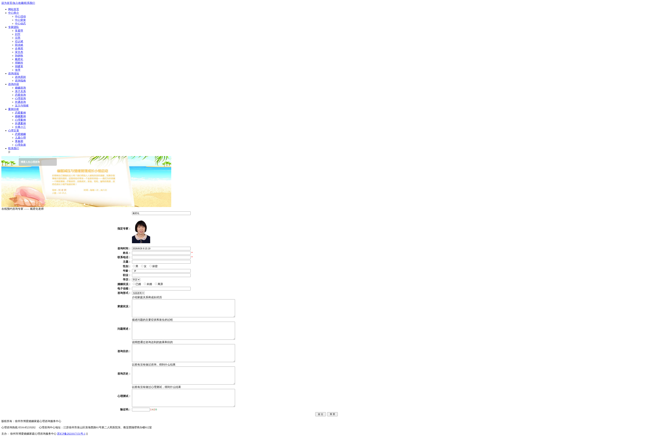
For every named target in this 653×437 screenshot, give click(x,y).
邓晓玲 (19, 62)
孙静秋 (19, 55)
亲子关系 (20, 91)
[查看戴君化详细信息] (141, 242)
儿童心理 (20, 137)
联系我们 (29, 3)
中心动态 (20, 23)
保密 (155, 266)
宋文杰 (19, 52)
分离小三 (20, 127)
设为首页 (6, 3)
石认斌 (19, 41)
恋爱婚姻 (20, 134)
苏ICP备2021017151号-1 (71, 433)
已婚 (139, 284)
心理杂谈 (20, 144)
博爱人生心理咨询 (14, 162)
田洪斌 (19, 44)
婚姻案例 (20, 116)
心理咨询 (20, 98)
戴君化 (19, 59)
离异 (161, 284)
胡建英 (19, 66)
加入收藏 (18, 3)
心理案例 (20, 119)
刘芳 (17, 34)
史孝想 (19, 48)
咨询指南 (20, 80)
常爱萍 (19, 30)
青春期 (19, 141)
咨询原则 (20, 77)
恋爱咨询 (20, 94)
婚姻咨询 (20, 87)
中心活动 (20, 16)
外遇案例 (20, 123)
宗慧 (17, 37)
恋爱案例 (20, 112)
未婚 (150, 284)
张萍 (17, 69)
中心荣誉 (20, 20)
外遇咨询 (20, 102)
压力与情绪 (22, 105)
